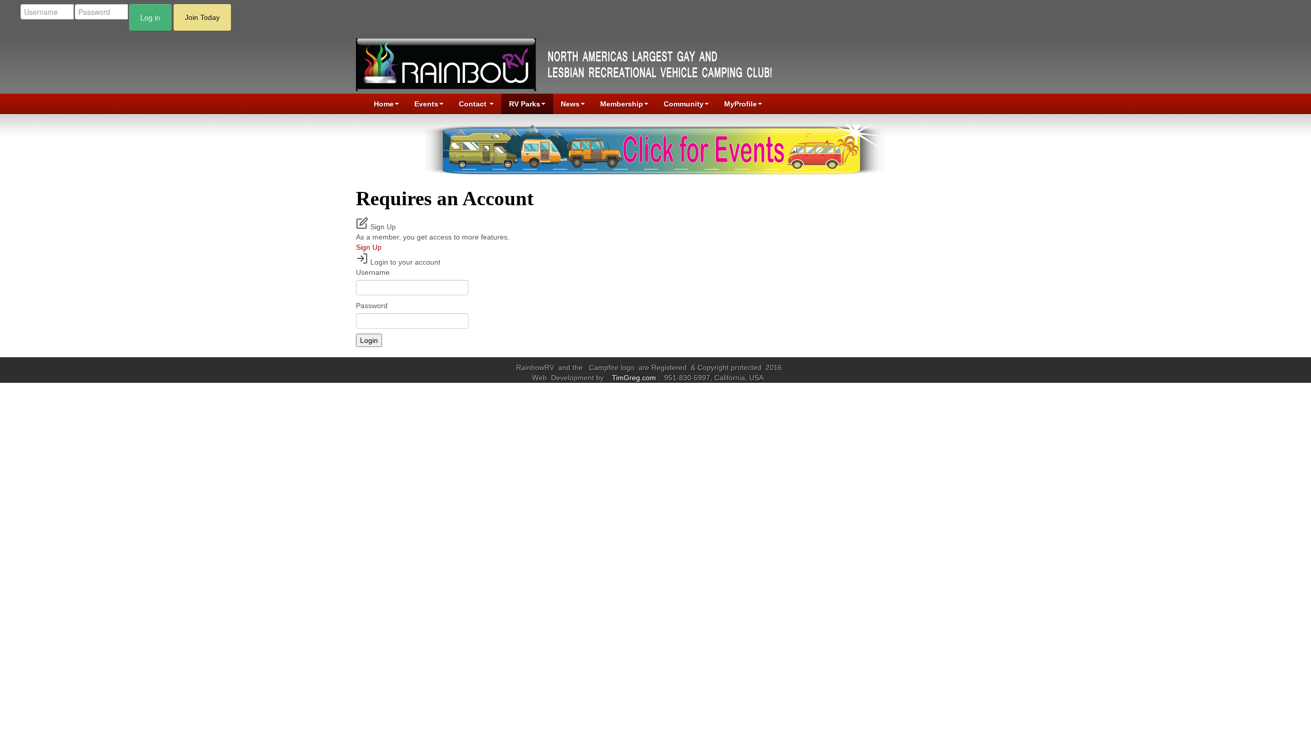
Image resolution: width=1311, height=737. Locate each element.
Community (684, 104)
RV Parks (524, 104)
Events (426, 104)
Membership (621, 104)
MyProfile (740, 104)
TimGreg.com (635, 378)
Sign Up (369, 247)
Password (372, 305)
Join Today (202, 17)
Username (373, 272)
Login (369, 340)
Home (384, 104)
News (570, 104)
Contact (474, 104)
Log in (150, 17)
